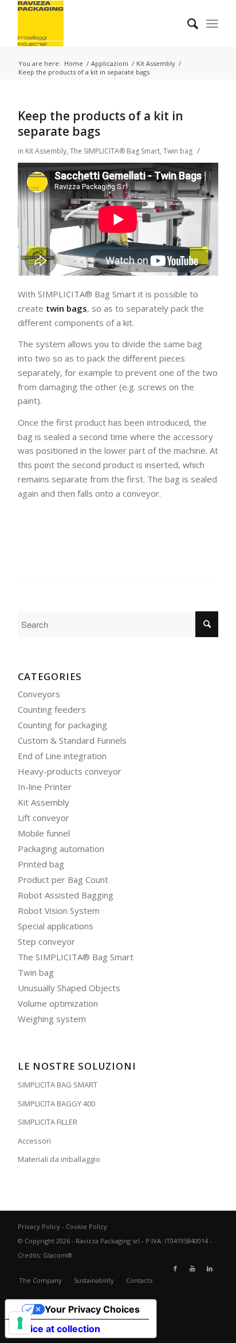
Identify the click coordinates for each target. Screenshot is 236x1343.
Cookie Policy (86, 1226)
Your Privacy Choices (92, 1309)
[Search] (187, 23)
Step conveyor (46, 941)
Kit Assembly (45, 151)
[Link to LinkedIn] (209, 1268)
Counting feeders (52, 709)
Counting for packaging (62, 725)
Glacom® (57, 1255)
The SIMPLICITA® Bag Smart (115, 151)
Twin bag (177, 151)
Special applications (55, 926)
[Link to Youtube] (192, 1268)
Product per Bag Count (63, 879)
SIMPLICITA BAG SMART (57, 1084)
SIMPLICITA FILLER (47, 1122)
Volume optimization (58, 1003)
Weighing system (52, 1018)
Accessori (34, 1141)
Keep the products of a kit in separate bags (100, 123)
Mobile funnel (44, 833)
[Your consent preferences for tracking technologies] (20, 1323)
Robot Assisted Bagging (65, 895)
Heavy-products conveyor (69, 771)
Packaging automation (61, 848)
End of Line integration (62, 755)
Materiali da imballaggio (59, 1159)
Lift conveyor (43, 817)
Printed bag (41, 864)
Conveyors (39, 694)
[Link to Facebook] (175, 1268)
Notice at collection (57, 1328)
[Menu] (212, 23)
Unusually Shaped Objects (69, 987)
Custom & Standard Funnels (72, 740)
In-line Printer (45, 786)
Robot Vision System (59, 910)
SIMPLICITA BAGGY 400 (56, 1103)
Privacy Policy (39, 1226)
